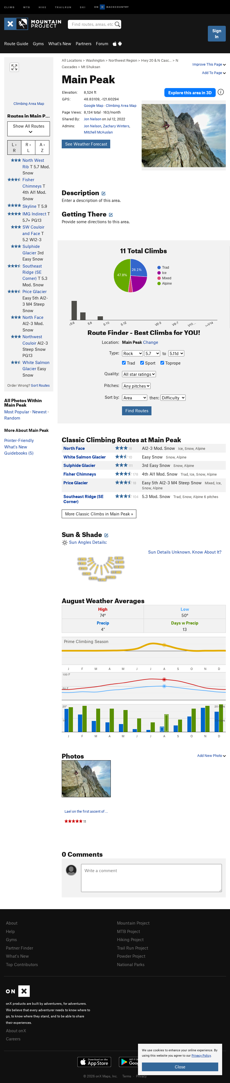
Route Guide (16, 43)
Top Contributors (22, 964)
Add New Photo (210, 755)
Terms (126, 1076)
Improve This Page (207, 64)
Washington (95, 60)
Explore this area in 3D (190, 92)
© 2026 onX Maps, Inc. (100, 1076)
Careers (13, 1038)
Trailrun (63, 7)
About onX (16, 1030)
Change (150, 342)
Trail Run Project (132, 947)
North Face (32, 317)
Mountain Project (133, 922)
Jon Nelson (92, 119)
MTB (26, 7)
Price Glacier (34, 291)
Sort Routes (40, 385)
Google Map (93, 105)
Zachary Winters (116, 126)
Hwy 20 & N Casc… (156, 60)
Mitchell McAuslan (98, 132)
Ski (83, 7)
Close (180, 1066)
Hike (43, 7)
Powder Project (131, 955)
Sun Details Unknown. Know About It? (184, 551)
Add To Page (212, 72)
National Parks (130, 964)
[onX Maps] (18, 995)
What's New (59, 43)
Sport (149, 362)
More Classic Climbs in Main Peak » (99, 513)
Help (10, 931)
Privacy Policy (201, 1055)
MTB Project (128, 931)
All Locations (72, 60)
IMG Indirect (34, 213)
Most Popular (16, 411)
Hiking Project (130, 939)
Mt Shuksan (90, 66)
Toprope (172, 362)
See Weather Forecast (86, 143)
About (11, 922)
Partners (83, 43)
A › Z (42, 147)
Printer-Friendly (19, 440)
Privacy (141, 1076)
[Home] (35, 24)
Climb (9, 7)
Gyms (38, 43)
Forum (102, 43)
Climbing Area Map (28, 103)
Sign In (216, 33)
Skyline (29, 206)
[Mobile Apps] (117, 43)
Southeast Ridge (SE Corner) (32, 272)
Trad (130, 362)
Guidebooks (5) (19, 452)
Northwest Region (123, 60)
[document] (180, 1059)
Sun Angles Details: (95, 561)
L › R (14, 147)
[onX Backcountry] (111, 7)
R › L (28, 147)
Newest (39, 411)
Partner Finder (19, 947)
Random (12, 417)
